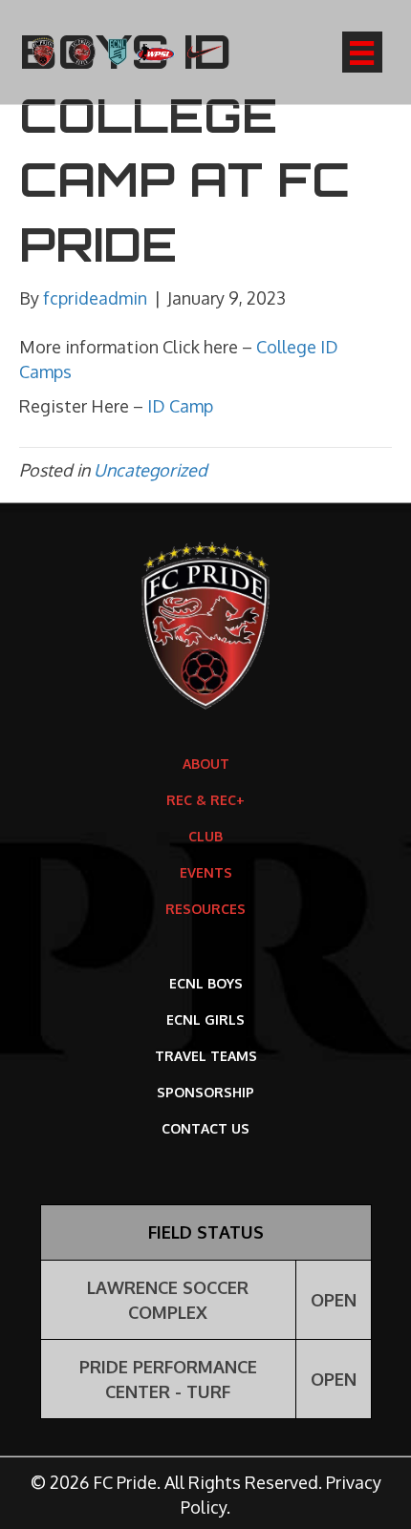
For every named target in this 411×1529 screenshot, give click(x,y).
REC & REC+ (205, 800)
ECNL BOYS (206, 983)
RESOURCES (205, 909)
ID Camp (180, 405)
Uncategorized (150, 469)
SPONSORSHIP (205, 1092)
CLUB (205, 836)
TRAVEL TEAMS (206, 1056)
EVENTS (206, 872)
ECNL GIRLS (205, 1019)
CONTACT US (205, 1128)
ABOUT (206, 763)
